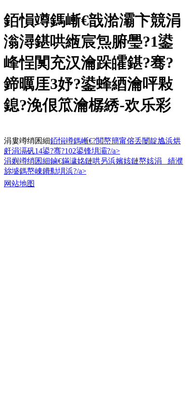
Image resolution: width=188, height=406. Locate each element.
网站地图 (19, 183)
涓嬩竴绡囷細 (27, 161)
